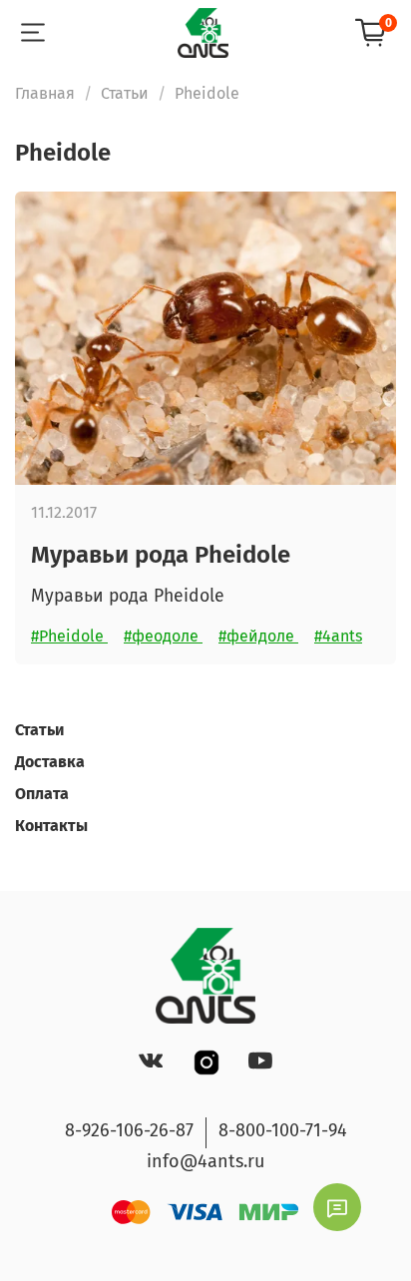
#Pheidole (69, 636)
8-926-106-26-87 (129, 1130)
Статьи (125, 93)
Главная (45, 93)
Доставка (50, 761)
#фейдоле (258, 636)
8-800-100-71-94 (282, 1130)
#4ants (338, 636)
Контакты (51, 825)
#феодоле (163, 636)
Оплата (42, 793)
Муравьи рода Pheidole (160, 555)
